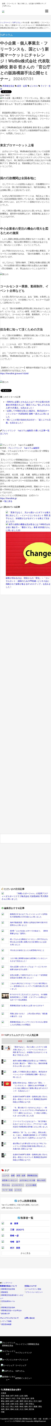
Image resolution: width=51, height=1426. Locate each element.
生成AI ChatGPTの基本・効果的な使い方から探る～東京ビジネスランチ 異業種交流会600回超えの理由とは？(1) (30, 1157)
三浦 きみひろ (17, 1229)
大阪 (2, 1403)
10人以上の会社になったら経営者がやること (27, 950)
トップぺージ (5, 22)
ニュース (5, 1175)
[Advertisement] (25, 716)
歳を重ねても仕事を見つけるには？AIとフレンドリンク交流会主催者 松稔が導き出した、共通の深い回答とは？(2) (30, 1146)
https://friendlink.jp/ (8, 498)
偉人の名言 (41, 1180)
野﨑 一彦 (14, 1235)
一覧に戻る (7, 501)
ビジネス (34, 85)
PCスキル (6, 1185)
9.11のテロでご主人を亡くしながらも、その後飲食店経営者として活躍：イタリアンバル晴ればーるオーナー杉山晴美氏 (28, 997)
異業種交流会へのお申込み (11, 1310)
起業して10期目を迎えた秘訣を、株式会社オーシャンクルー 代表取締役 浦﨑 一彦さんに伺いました (27, 413)
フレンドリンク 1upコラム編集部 (23, 447)
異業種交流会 (8, 85)
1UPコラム (16, 22)
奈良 (16, 1403)
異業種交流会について (8, 1286)
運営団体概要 (6, 1324)
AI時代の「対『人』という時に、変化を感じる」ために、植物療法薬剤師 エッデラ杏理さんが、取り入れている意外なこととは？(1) (30, 1135)
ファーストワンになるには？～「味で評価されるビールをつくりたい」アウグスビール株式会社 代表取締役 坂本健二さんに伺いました (30, 1124)
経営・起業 (22, 85)
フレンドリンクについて (9, 1318)
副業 (13, 1175)
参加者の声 (5, 1313)
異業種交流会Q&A (8, 1307)
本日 (20, 1041)
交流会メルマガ (30, 1286)
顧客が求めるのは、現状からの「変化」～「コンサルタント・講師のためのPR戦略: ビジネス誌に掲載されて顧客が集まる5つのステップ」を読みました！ (28, 582)
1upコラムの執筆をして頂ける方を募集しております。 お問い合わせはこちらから (21, 1204)
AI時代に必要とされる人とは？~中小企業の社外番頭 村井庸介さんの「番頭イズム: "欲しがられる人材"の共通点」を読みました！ (28, 404)
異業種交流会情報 (8, 1289)
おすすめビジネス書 (27, 1180)
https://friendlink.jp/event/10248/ (14, 373)
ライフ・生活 (7, 1190)
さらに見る (25, 1253)
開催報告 (4, 1292)
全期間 (30, 1041)
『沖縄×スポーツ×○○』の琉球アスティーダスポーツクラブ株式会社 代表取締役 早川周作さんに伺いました (25, 896)
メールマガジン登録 (33, 1289)
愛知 (2, 1401)
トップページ (7, 1282)
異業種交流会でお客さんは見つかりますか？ (27, 1005)
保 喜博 (14, 1223)
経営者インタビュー (10, 1180)
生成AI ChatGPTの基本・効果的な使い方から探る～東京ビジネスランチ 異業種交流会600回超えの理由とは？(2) (30, 1099)
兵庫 (7, 1403)
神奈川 (8, 1398)
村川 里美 (15, 1247)
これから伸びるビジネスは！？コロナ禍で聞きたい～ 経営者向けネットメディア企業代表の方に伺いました (29, 986)
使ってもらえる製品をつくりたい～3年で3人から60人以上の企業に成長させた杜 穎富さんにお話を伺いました (29, 942)
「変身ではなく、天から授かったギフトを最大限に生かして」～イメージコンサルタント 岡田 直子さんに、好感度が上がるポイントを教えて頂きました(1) (28, 517)
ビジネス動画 (31, 1185)
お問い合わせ (30, 1318)
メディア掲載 (6, 1321)
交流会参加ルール (8, 1301)
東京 (2, 1398)
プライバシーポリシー (34, 1292)
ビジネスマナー (18, 1185)
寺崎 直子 (15, 1241)
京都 (12, 1403)
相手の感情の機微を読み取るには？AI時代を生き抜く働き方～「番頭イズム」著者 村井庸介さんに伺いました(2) (28, 527)
